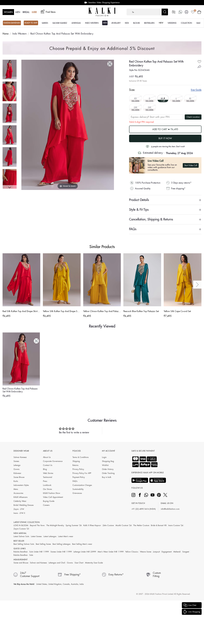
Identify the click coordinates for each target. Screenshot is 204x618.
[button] (147, 12)
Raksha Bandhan (21, 552)
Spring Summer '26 (74, 525)
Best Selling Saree (43, 544)
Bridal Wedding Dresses (24, 505)
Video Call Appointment (53, 497)
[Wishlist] (193, 12)
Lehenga (17, 465)
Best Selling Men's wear (82, 544)
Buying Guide (48, 501)
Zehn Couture (108, 525)
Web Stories (48, 473)
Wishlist (105, 465)
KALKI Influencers (21, 497)
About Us (47, 457)
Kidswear (17, 473)
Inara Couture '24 (175, 525)
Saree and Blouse (21, 563)
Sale (31, 555)
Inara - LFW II (19, 513)
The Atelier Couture (141, 525)
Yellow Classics (131, 552)
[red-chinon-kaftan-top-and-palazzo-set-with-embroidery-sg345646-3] (10, 135)
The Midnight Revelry (55, 525)
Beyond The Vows (37, 525)
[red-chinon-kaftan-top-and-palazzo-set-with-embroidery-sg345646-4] (10, 157)
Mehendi (177, 552)
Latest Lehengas (50, 536)
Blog (45, 469)
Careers (46, 505)
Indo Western (19, 34)
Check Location (193, 117)
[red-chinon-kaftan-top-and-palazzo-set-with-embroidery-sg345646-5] (10, 179)
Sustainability (78, 489)
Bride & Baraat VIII (159, 525)
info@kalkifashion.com (170, 509)
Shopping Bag (108, 461)
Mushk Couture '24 (123, 525)
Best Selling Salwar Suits (24, 544)
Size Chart (79, 563)
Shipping (76, 461)
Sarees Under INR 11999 (61, 552)
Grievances (77, 493)
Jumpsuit (156, 552)
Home (6, 34)
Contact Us (47, 465)
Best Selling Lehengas (61, 544)
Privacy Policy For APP (82, 473)
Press (45, 481)
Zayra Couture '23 (21, 529)
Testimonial (47, 477)
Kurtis (16, 481)
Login (104, 457)
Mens (16, 489)
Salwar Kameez (20, 457)
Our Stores (47, 489)
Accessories (18, 493)
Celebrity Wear (20, 501)
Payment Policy (79, 477)
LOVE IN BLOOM (21, 525)
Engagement (167, 552)
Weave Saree (145, 552)
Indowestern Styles (21, 485)
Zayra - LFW (19, 509)
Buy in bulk (106, 477)
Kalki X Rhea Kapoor (92, 525)
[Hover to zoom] (67, 124)
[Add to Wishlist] (199, 62)
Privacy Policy (78, 469)
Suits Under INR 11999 (39, 552)
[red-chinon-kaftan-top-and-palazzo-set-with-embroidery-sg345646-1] (10, 69)
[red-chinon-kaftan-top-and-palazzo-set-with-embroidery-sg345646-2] (10, 91)
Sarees (16, 461)
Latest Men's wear (65, 536)
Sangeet (185, 552)
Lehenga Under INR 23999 (84, 552)
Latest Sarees (36, 536)
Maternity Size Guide (94, 563)
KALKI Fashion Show (51, 493)
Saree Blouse (19, 477)
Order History (107, 469)
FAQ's (75, 481)
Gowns (16, 469)
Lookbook (47, 485)
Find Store (50, 12)
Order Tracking (108, 473)
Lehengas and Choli (57, 563)
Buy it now (165, 138)
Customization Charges (82, 485)
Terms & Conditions (81, 457)
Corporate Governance (52, 461)
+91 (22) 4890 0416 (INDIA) (143, 509)
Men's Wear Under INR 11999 (111, 552)
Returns (75, 465)
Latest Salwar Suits (21, 536)
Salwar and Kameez (38, 563)
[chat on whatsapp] (180, 12)
